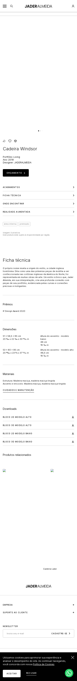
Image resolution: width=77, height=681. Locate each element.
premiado (24, 224)
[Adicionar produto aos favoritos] (9, 141)
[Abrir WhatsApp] (69, 673)
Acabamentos (11, 187)
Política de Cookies (43, 664)
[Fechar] (72, 657)
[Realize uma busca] (11, 6)
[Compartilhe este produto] (4, 141)
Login (73, 6)
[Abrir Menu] (5, 6)
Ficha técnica (12, 195)
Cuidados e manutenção (18, 390)
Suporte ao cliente (15, 612)
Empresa (8, 605)
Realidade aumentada (16, 212)
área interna (10, 224)
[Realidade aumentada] (15, 141)
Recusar (31, 673)
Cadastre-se (59, 633)
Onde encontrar (13, 203)
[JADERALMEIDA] (38, 6)
